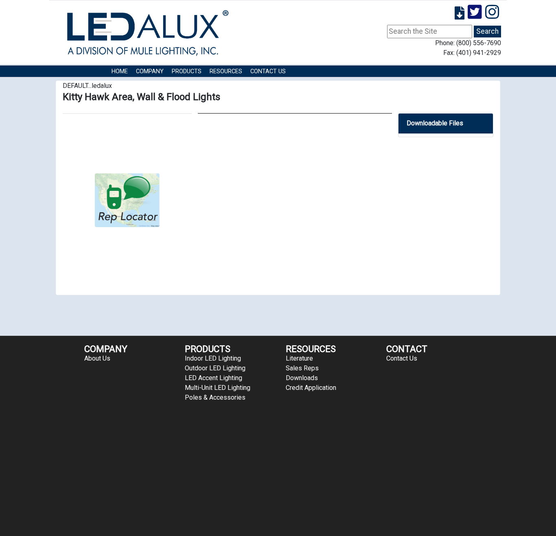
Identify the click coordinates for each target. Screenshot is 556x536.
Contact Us (268, 71)
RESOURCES (226, 71)
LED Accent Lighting (213, 378)
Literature (299, 358)
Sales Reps (302, 368)
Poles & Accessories (215, 397)
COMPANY (150, 71)
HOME (120, 71)
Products (186, 71)
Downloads (302, 378)
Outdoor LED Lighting (215, 368)
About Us (97, 358)
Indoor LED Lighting (213, 358)
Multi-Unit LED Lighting (217, 388)
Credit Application (311, 388)
